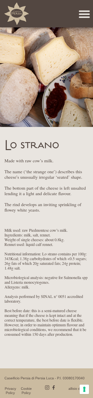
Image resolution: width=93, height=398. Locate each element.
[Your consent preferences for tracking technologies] (84, 389)
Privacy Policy (10, 391)
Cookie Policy (26, 391)
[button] (48, 17)
